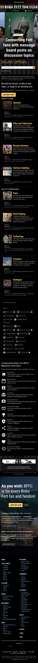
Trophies (10, 414)
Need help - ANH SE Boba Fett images (13, 139)
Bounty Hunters (21, 145)
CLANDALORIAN (10, 333)
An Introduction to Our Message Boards (13, 116)
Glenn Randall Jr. (25, 604)
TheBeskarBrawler (22, 319)
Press (22, 620)
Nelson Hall (24, 608)
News (3, 623)
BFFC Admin (9, 312)
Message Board (12, 400)
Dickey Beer (24, 602)
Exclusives (5, 626)
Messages (23, 585)
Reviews (5, 576)
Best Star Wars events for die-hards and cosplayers (16, 207)
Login (26, 505)
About (22, 615)
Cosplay (5, 590)
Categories (5, 567)
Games (4, 617)
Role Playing (19, 213)
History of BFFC (25, 622)
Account (29, 11)
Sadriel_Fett (22, 315)
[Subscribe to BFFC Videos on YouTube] (21, 647)
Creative (17, 259)
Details (5, 588)
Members (23, 579)
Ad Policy (13, 653)
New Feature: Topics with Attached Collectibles (15, 295)
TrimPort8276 (24, 352)
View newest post (8, 115)
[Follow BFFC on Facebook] (10, 647)
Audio (4, 610)
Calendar (23, 590)
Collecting (18, 236)
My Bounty (10, 372)
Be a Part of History (13, 447)
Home (3, 559)
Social (9, 426)
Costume (4, 583)
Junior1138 (22, 341)
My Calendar (11, 379)
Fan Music (5, 608)
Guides (4, 628)
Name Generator (25, 581)
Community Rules (6, 651)
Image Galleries (7, 607)
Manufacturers (7, 572)
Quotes (22, 570)
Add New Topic (23, 62)
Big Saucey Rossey (25, 312)
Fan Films (5, 612)
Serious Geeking (21, 167)
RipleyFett (20, 345)
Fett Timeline (24, 568)
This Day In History (25, 563)
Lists (4, 571)
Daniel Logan (24, 595)
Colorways (5, 569)
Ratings (5, 574)
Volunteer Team (25, 617)
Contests (10, 393)
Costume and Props (26, 609)
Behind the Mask (25, 561)
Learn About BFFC (8, 544)
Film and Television (22, 123)
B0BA (18, 326)
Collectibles (11, 376)
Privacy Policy (22, 651)
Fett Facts (23, 565)
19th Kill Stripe (10, 183)
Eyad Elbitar (24, 606)
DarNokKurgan (24, 333)
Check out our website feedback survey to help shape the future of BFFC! (19, 640)
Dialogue (17, 279)
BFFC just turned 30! (19, 2)
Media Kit (23, 619)
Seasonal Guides (7, 633)
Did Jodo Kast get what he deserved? (16, 161)
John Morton (24, 599)
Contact (23, 625)
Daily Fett (5, 605)
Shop (9, 440)
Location (10, 433)
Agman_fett (9, 326)
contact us (6, 79)
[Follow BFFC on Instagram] (13, 647)
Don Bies (23, 597)
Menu (4, 11)
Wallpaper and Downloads (9, 619)
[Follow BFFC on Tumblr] (19, 647)
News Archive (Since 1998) (9, 625)
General (17, 102)
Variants (5, 587)
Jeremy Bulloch (25, 611)
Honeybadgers (10, 315)
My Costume (6, 585)
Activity (23, 576)
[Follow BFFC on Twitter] (16, 647)
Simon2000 (9, 319)
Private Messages (13, 406)
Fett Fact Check (7, 632)
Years (4, 578)
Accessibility (31, 651)
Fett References (25, 567)
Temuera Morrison (25, 594)
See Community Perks (10, 526)
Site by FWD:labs (21, 653)
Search (16, 11)
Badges (9, 419)
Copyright (15, 651)
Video (4, 614)
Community (23, 574)
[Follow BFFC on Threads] (24, 647)
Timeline (5, 579)
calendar (16, 381)
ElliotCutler (21, 337)
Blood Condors (10, 273)
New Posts (11, 61)
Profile (9, 386)
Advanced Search (5, 71)
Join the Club (15, 505)
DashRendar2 (9, 337)
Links (22, 583)
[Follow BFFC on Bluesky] (27, 647)
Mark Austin (24, 601)
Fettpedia (23, 559)
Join (21, 637)
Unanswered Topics (20, 61)
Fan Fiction (5, 615)
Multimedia (5, 603)
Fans (15, 193)
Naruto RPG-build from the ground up (13, 229)
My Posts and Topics (6, 62)
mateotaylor (9, 345)
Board (3, 594)
